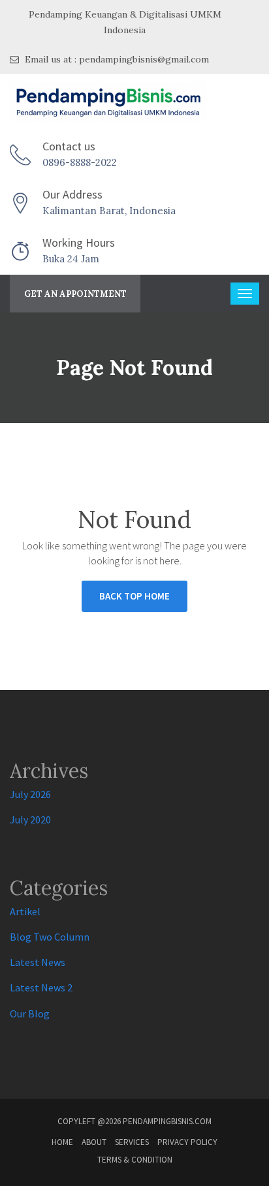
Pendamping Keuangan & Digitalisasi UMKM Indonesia (125, 22)
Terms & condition (134, 1159)
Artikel (25, 911)
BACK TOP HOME (134, 596)
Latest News (37, 962)
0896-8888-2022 (79, 162)
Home (62, 1142)
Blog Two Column (49, 936)
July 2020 (30, 819)
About (94, 1142)
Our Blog (30, 1013)
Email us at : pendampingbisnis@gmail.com (115, 59)
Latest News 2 (41, 987)
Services (132, 1142)
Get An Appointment (75, 293)
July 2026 (30, 794)
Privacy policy (187, 1142)
